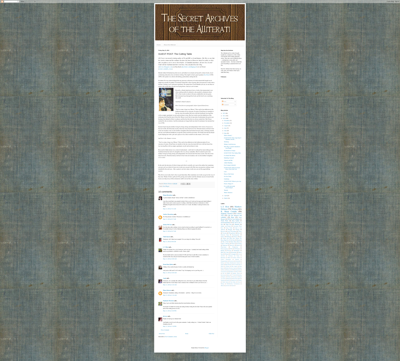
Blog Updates (235, 221)
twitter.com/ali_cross (165, 69)
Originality (238, 270)
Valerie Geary (225, 282)
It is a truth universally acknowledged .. (229, 186)
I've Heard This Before (229, 155)
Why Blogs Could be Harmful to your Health (232, 147)
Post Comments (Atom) (171, 336)
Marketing (228, 236)
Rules (228, 275)
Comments (226, 104)
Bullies (229, 257)
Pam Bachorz (231, 271)
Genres (222, 236)
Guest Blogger (166, 186)
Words (226, 254)
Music (223, 270)
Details (233, 243)
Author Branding (228, 163)
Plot (241, 271)
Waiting (222, 283)
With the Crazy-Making (233, 219)
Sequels (223, 277)
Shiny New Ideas (225, 252)
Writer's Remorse (228, 192)
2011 (224, 115)
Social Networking (231, 231)
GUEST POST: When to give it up (232, 181)
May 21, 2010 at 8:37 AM (169, 219)
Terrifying (226, 142)
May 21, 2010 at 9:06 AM (169, 241)
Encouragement (235, 235)
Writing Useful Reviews (230, 144)
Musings (228, 270)
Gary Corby (229, 228)
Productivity (235, 247)
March (226, 198)
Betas (238, 233)
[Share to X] (186, 184)
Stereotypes (234, 277)
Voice (239, 282)
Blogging (230, 229)
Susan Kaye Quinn (168, 264)
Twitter (240, 231)
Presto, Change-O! (228, 183)
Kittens (238, 245)
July (225, 128)
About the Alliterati (170, 45)
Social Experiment (225, 222)
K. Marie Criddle (229, 211)
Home (159, 45)
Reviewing (223, 275)
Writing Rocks (232, 233)
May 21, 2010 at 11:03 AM (170, 285)
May (225, 133)
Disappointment (224, 261)
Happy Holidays (228, 264)
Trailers (240, 280)
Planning (237, 229)
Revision (229, 250)
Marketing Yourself (229, 158)
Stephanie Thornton (168, 301)
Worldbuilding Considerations (233, 283)
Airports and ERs (228, 160)
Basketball (239, 240)
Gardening (226, 179)
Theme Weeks (224, 221)
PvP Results (237, 249)
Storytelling (233, 252)
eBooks (222, 285)
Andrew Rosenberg (168, 214)
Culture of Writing (225, 243)
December (226, 120)
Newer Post (162, 333)
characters (237, 224)
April (225, 195)
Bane (232, 217)
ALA (239, 254)
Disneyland (238, 261)
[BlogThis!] (184, 184)
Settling (229, 277)
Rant (241, 236)
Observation (223, 247)
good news (227, 285)
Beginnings (223, 257)
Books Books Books (235, 242)
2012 (224, 113)
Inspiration (225, 245)
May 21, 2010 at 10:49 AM (170, 272)
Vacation (225, 233)
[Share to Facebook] (188, 184)
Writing (235, 209)
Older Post (211, 333)
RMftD (228, 273)
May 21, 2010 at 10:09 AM (170, 259)
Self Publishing (238, 275)
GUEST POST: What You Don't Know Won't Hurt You (232, 168)
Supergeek (229, 278)
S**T (232, 275)
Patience (235, 236)
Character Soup (225, 235)
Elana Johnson (167, 290)
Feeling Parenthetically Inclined (233, 263)
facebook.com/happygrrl (189, 67)
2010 (224, 118)
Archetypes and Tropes (233, 255)
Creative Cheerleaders (226, 259)
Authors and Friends (226, 226)
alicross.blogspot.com (165, 67)
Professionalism (224, 249)
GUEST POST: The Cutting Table (232, 153)
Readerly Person (236, 273)
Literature (227, 266)
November (227, 123)
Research (223, 231)
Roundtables (237, 250)
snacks (232, 285)
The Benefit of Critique (229, 150)
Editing (222, 263)
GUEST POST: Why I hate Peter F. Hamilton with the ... (232, 138)
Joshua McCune (167, 224)
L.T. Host (225, 206)
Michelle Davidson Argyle (230, 268)
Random (222, 250)
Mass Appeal (234, 266)
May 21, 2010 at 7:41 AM (169, 209)
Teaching (222, 280)
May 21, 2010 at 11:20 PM (169, 326)
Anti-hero (223, 255)
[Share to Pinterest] (190, 184)
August (226, 125)
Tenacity (226, 190)
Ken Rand (207, 75)
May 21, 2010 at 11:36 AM (170, 295)
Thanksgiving (234, 280)
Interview (232, 245)
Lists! (225, 171)
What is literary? (228, 135)
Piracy (237, 271)
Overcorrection (224, 271)
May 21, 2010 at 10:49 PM (169, 311)
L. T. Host (165, 247)
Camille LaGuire (236, 257)
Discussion (231, 261)
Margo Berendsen (167, 195)
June (225, 130)
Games (222, 264)
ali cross (165, 316)
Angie (164, 278)
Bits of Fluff (225, 242)
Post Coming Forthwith (230, 165)
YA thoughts (233, 254)
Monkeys (240, 268)
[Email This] (182, 184)
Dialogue (237, 259)
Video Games (233, 282)
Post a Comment (165, 330)
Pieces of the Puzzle (229, 174)
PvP (231, 249)
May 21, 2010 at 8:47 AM (169, 231)
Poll (223, 273)
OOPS (233, 270)
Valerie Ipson (166, 237)
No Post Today (227, 176)
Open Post (229, 224)
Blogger (207, 348)
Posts (224, 101)
